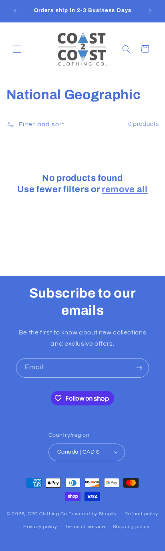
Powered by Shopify (92, 514)
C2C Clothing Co (47, 514)
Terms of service (85, 527)
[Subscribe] (139, 368)
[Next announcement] (150, 11)
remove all (125, 189)
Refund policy (141, 514)
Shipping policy (131, 527)
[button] (17, 49)
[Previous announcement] (15, 11)
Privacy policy (40, 527)
